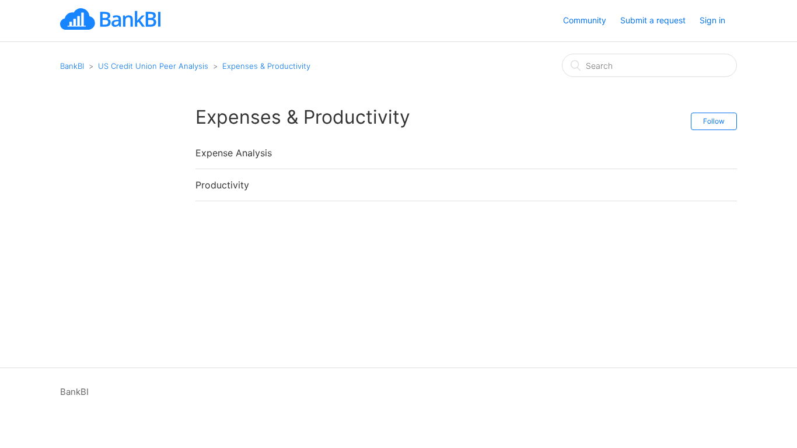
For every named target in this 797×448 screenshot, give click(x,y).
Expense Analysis (233, 153)
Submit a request (653, 20)
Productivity (222, 185)
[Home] (110, 26)
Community (584, 20)
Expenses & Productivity (266, 66)
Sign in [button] (712, 20)
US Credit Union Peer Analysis (153, 66)
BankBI (72, 66)
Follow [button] (714, 121)
